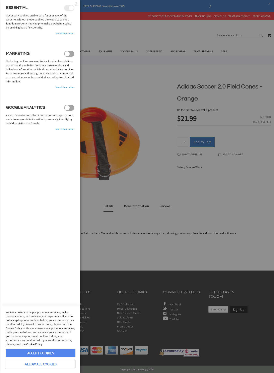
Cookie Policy (14, 328)
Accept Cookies (40, 353)
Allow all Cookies (41, 364)
